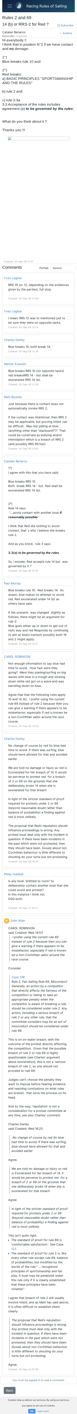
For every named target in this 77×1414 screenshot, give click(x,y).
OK (31, 1411)
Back (9, 1390)
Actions (67, 33)
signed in (34, 1380)
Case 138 (18, 977)
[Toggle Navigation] (9, 6)
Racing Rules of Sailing (46, 6)
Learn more (43, 1411)
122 (13, 1249)
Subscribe (66, 25)
